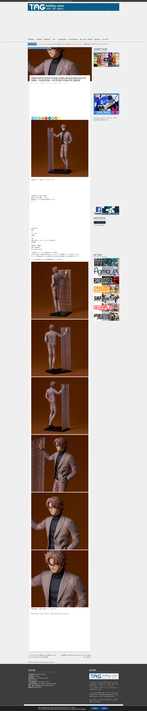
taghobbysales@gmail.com (101, 120)
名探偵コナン (60, 83)
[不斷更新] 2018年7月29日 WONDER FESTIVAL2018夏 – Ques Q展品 (76, 656)
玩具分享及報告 (73, 39)
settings (83, 709)
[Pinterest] (46, 118)
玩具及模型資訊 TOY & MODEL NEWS (38, 682)
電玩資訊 (97, 39)
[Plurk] (42, 118)
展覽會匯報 (47, 39)
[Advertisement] (73, 24)
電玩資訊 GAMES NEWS (34, 687)
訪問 (54, 39)
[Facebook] (32, 118)
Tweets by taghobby (99, 225)
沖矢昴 (65, 83)
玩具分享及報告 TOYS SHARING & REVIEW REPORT (42, 683)
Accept (95, 708)
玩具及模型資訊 (62, 39)
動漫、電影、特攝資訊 (86, 39)
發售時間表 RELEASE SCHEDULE (37, 674)
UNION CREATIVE (47, 83)
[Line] (52, 118)
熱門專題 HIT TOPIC (33, 676)
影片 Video (105, 39)
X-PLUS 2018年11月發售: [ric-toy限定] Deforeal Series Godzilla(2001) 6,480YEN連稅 (42, 656)
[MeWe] (49, 118)
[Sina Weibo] (59, 118)
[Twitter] (36, 118)
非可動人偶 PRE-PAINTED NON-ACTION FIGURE (38, 48)
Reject (104, 708)
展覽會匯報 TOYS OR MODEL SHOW (38, 678)
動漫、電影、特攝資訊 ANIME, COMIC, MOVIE (41, 685)
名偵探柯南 (54, 83)
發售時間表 (31, 39)
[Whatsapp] (39, 118)
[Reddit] (56, 118)
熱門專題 (38, 39)
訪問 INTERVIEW (32, 680)
